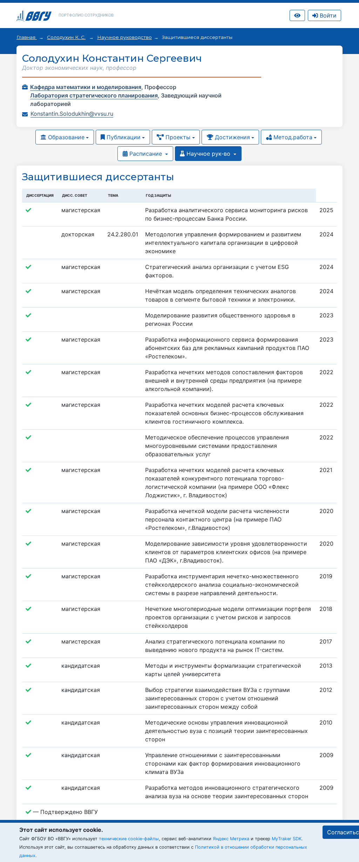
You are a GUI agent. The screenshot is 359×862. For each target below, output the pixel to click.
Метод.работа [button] (292, 137)
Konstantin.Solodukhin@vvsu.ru (72, 113)
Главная (26, 37)
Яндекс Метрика (231, 838)
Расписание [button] (146, 153)
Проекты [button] (177, 137)
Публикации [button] (123, 137)
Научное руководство (124, 37)
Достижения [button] (231, 137)
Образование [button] (65, 137)
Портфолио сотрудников (86, 15)
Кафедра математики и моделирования (85, 86)
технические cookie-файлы (129, 838)
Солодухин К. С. (66, 37)
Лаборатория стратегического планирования (94, 95)
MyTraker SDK (287, 838)
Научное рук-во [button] (208, 153)
